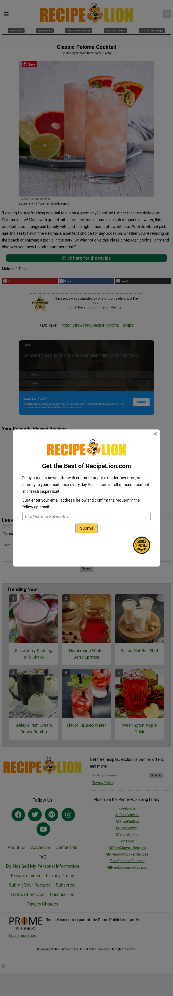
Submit (86, 528)
